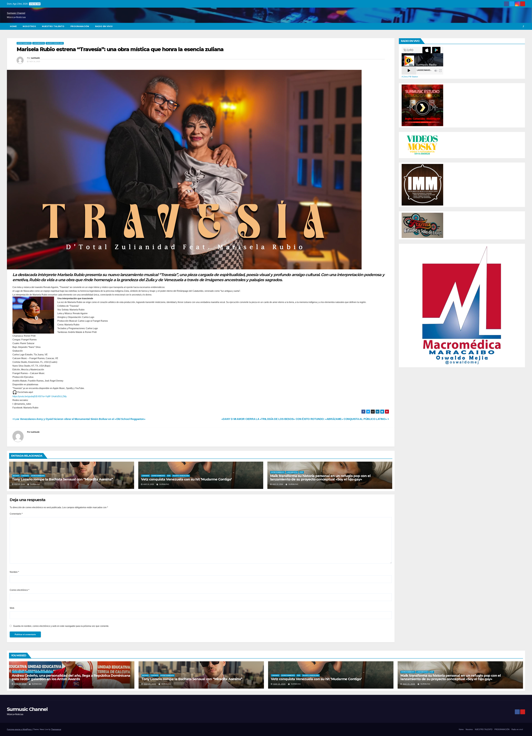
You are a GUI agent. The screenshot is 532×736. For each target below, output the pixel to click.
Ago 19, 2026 (279, 684)
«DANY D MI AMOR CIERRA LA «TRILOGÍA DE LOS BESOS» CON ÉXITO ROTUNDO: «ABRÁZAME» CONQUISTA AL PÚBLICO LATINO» (304, 419)
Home (13, 26)
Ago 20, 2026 (20, 684)
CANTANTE (25, 475)
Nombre (14, 572)
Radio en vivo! (104, 26)
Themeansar (56, 729)
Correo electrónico (19, 590)
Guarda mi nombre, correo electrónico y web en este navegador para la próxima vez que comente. (61, 626)
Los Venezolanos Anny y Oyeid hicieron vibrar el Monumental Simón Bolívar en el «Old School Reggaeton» (79, 419)
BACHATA (16, 475)
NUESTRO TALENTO (53, 26)
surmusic (35, 58)
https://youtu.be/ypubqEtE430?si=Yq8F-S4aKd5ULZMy (39, 396)
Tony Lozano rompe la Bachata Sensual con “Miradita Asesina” (62, 479)
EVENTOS (29, 672)
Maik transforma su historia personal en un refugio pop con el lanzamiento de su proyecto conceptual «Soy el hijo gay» (320, 477)
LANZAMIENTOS (38, 43)
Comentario (16, 514)
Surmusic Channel (16, 13)
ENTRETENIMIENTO (24, 43)
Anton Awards (18, 672)
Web (12, 608)
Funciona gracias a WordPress (19, 729)
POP (168, 475)
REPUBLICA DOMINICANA (44, 672)
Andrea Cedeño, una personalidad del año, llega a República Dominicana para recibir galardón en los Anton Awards (71, 677)
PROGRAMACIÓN (80, 26)
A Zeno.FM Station (410, 76)
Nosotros (29, 26)
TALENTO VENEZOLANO (54, 43)
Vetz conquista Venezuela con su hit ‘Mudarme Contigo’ (186, 479)
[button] (523, 26)
